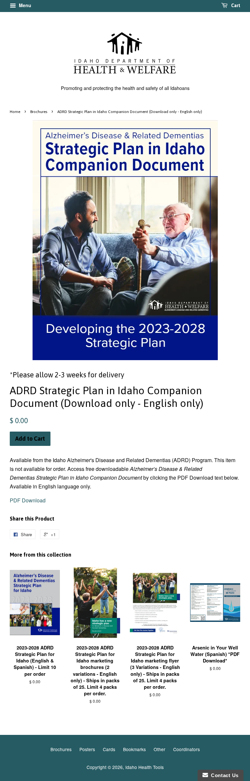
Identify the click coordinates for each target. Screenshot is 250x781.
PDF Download (28, 500)
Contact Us (223, 775)
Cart (235, 5)
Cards (109, 749)
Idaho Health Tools (144, 767)
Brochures (38, 111)
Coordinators (186, 749)
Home (15, 111)
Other (159, 749)
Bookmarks (134, 749)
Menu (24, 5)
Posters (87, 749)
